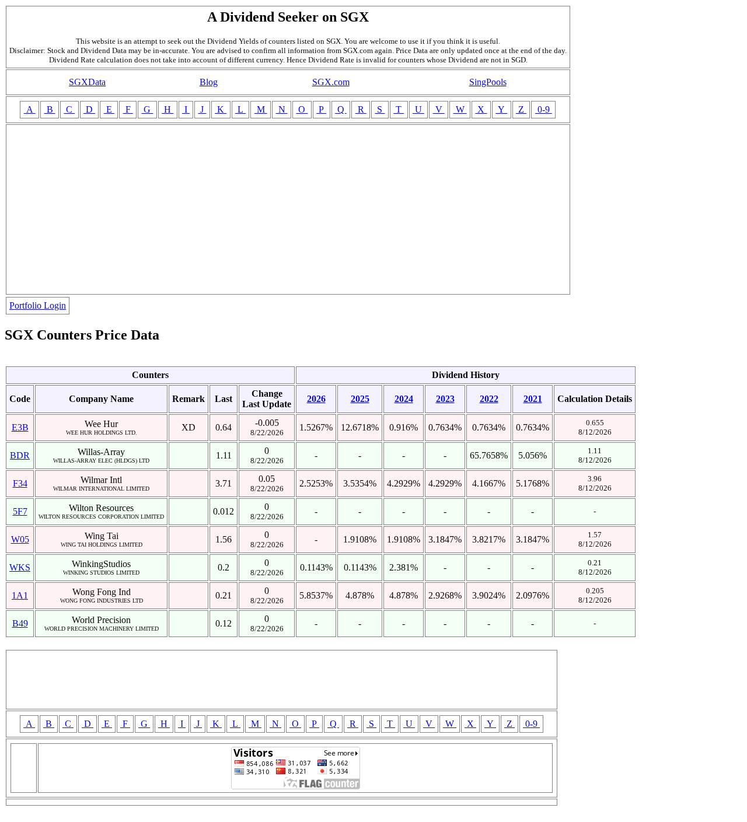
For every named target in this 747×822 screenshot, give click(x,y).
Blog (209, 82)
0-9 (543, 109)
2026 (316, 399)
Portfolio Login (37, 305)
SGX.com (331, 82)
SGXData (87, 82)
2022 (489, 399)
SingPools (488, 82)
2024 (404, 399)
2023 (445, 399)
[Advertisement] (288, 209)
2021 (532, 399)
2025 (360, 399)
